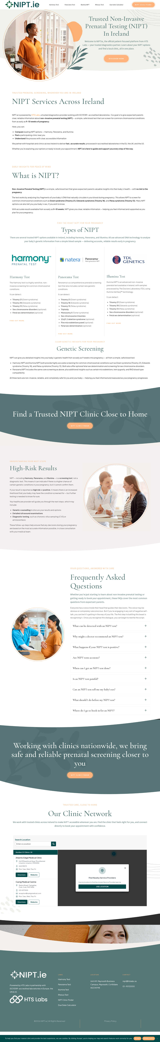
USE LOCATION (102, 886)
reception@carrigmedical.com (30, 893)
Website (33, 875)
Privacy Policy (110, 1021)
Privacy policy (149, 1038)
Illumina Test (63, 989)
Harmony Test (54, 5)
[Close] (125, 868)
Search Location (22, 840)
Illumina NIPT (85, 5)
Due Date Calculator (116, 5)
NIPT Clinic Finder (66, 1000)
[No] (157, 1038)
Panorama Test (70, 5)
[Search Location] (53, 844)
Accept (137, 1038)
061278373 (23, 866)
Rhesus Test (99, 5)
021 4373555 (23, 890)
